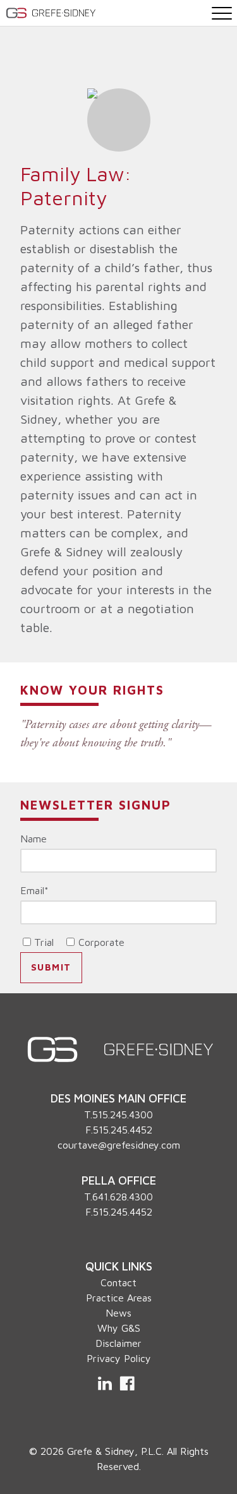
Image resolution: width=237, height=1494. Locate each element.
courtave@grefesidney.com (119, 1144)
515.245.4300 (122, 1114)
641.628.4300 (122, 1196)
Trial (44, 942)
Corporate (101, 942)
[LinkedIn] (106, 1383)
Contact (118, 1282)
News (118, 1312)
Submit (51, 967)
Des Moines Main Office (118, 1098)
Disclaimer (118, 1343)
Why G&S (118, 1328)
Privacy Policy (119, 1358)
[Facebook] (127, 1383)
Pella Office (119, 1180)
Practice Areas (119, 1297)
